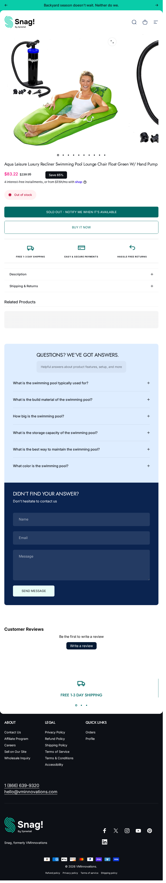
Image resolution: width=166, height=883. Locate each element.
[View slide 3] (86, 705)
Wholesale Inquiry (17, 758)
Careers (10, 745)
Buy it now (81, 227)
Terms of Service (57, 751)
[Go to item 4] (73, 155)
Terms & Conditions (59, 758)
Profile (90, 738)
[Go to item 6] (84, 155)
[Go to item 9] (99, 155)
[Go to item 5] (78, 155)
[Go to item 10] (104, 155)
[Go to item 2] (63, 155)
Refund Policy (55, 738)
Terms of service (89, 873)
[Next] (156, 5)
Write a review (81, 646)
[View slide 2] (81, 705)
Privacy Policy (55, 732)
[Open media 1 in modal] (112, 41)
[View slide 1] (76, 705)
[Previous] (6, 5)
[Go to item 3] (68, 155)
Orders (91, 732)
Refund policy (52, 873)
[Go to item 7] (89, 155)
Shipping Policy (56, 745)
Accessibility (54, 764)
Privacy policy (70, 873)
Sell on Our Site (15, 751)
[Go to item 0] (58, 155)
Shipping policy (109, 873)
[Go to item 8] (94, 155)
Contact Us (12, 732)
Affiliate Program (16, 738)
